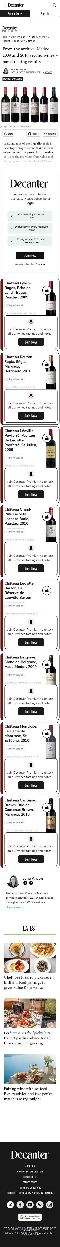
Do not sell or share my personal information (30, 1193)
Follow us (35, 133)
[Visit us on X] (10, 1204)
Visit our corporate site (37, 1229)
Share (10, 133)
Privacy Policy (30, 1182)
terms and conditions (30, 1187)
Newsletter (52, 133)
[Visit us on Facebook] (20, 1204)
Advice (48, 72)
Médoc (32, 41)
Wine (5, 37)
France (6, 41)
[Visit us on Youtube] (30, 1204)
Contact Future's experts (30, 1171)
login (30, 203)
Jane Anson (20, 69)
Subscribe (14, 13)
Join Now (31, 342)
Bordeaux (19, 41)
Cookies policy (30, 1177)
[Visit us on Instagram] (49, 1204)
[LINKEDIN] (32, 883)
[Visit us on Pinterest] (40, 1204)
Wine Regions (18, 37)
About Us (30, 1166)
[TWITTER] (26, 883)
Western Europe (38, 37)
